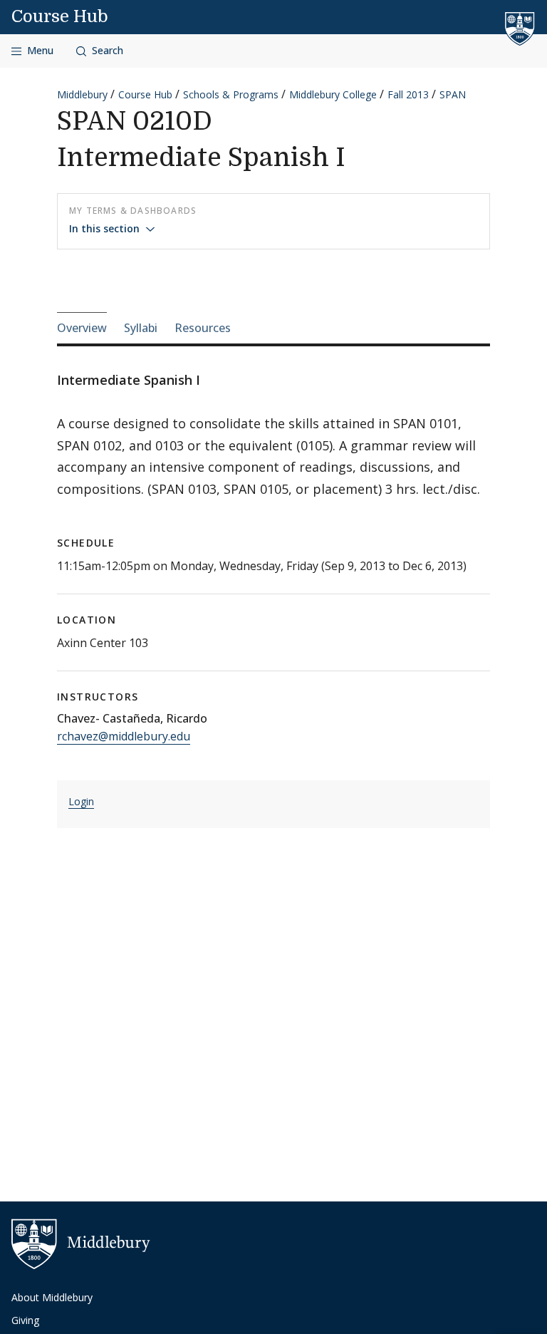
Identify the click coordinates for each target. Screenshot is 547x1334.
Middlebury (82, 94)
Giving (25, 1320)
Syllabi (140, 328)
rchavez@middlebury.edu (123, 736)
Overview (82, 328)
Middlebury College (333, 94)
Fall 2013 (408, 94)
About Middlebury (52, 1297)
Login (81, 801)
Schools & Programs (230, 94)
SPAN (452, 94)
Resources (202, 328)
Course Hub (59, 16)
